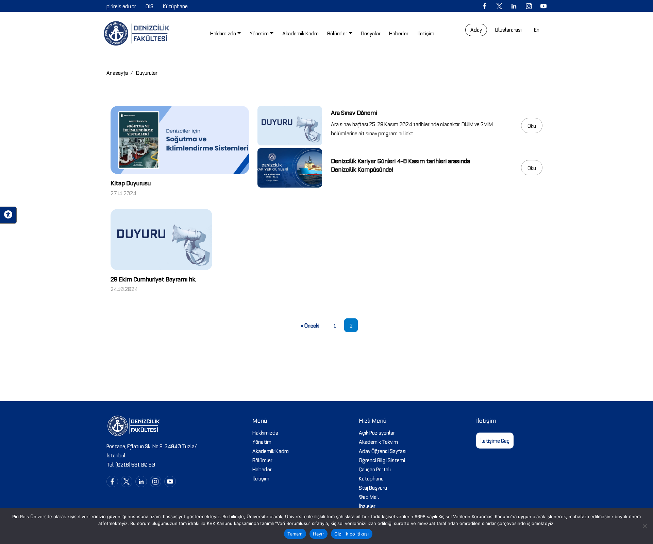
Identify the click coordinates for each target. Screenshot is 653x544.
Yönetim (261, 441)
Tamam (294, 534)
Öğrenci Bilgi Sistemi (382, 459)
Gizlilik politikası (351, 534)
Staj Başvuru (373, 487)
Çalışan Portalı (375, 469)
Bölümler (262, 459)
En (536, 29)
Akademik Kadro (270, 450)
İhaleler (367, 505)
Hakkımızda (265, 432)
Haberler (262, 469)
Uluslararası (508, 29)
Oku (532, 125)
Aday (476, 29)
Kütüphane (371, 478)
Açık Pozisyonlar (377, 432)
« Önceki (310, 325)
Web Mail (369, 496)
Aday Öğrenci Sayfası (382, 450)
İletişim (260, 478)
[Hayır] (644, 526)
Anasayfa (117, 72)
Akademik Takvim (378, 441)
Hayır (318, 534)
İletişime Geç (494, 440)
